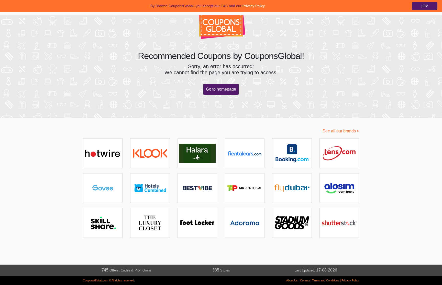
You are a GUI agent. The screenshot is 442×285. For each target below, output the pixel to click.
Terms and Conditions (325, 280)
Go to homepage (221, 89)
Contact (305, 280)
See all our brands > (341, 131)
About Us (292, 280)
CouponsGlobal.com (95, 280)
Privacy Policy (350, 280)
